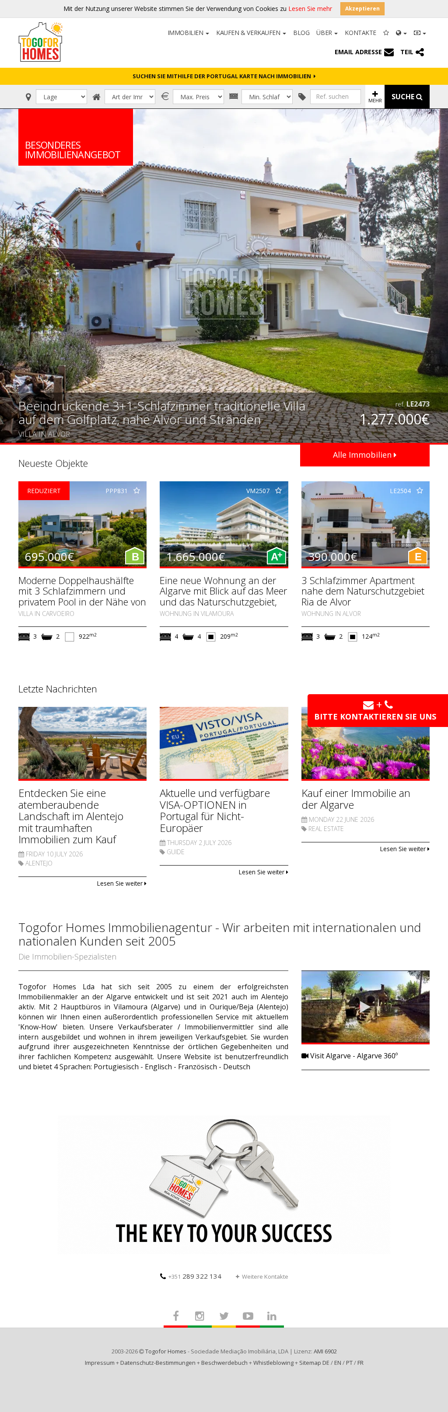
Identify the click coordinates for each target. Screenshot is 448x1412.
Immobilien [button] (186, 32)
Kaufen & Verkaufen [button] (249, 32)
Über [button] (324, 32)
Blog (301, 32)
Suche (404, 96)
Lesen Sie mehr (310, 8)
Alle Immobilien (363, 454)
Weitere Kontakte (265, 1276)
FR (360, 1363)
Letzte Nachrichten (57, 688)
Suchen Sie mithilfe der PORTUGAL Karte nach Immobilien (223, 76)
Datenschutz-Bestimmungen (158, 1363)
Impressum (100, 1363)
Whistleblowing (273, 1363)
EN (337, 1363)
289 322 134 (194, 1276)
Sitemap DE (314, 1363)
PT (349, 1363)
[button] (401, 32)
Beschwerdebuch (224, 1363)
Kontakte (360, 32)
